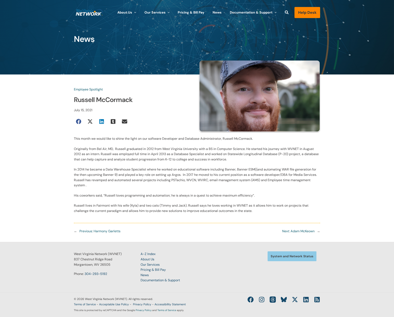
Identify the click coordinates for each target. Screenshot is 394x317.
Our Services (150, 264)
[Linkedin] (306, 299)
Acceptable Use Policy (114, 304)
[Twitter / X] (295, 299)
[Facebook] (250, 299)
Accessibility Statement (170, 304)
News (145, 275)
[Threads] (273, 299)
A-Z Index (148, 254)
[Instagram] (262, 299)
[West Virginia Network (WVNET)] (89, 12)
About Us (147, 259)
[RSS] (317, 299)
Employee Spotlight (88, 89)
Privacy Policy (142, 304)
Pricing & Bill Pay (153, 270)
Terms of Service (85, 304)
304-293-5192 (96, 274)
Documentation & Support (160, 280)
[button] (134, 12)
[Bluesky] (284, 299)
